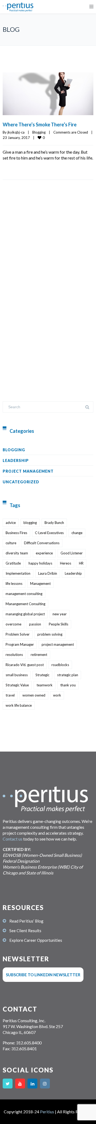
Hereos (65, 563)
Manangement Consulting (25, 604)
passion (35, 624)
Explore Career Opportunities (35, 940)
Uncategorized (21, 482)
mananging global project (25, 614)
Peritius (47, 1111)
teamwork (45, 685)
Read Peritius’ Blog (26, 921)
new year (60, 614)
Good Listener (72, 553)
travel (10, 695)
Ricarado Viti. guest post (25, 665)
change (76, 533)
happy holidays (40, 563)
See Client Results (25, 930)
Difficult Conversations (41, 543)
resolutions (14, 654)
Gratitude (13, 563)
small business (17, 675)
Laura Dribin (47, 573)
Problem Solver (18, 634)
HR (81, 563)
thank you (68, 685)
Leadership (16, 460)
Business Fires (16, 533)
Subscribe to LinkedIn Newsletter (43, 974)
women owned (33, 695)
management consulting (24, 594)
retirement (39, 654)
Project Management (28, 471)
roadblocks (60, 665)
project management (58, 644)
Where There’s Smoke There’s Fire (40, 124)
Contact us (12, 838)
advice (11, 522)
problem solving (49, 634)
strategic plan (67, 675)
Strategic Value (17, 685)
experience (44, 553)
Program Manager (20, 644)
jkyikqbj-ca (16, 132)
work (57, 695)
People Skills (58, 624)
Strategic (42, 675)
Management (40, 583)
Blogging (39, 132)
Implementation (18, 573)
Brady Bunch (54, 522)
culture (11, 543)
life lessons (14, 583)
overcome (13, 624)
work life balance (19, 705)
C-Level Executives (49, 533)
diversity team (17, 553)
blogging (30, 522)
